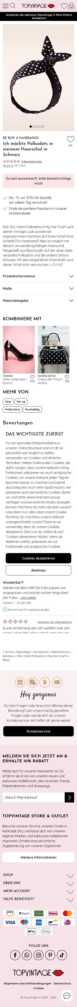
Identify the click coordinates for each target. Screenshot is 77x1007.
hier (25, 512)
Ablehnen (38, 570)
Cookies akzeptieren (38, 558)
